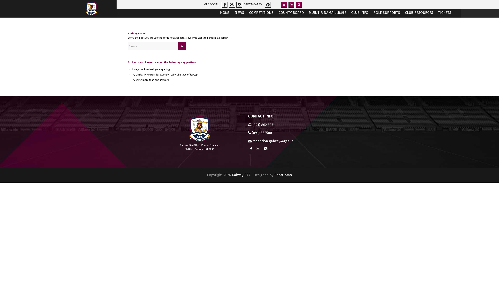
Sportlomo (283, 175)
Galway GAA (241, 175)
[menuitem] (225, 13)
